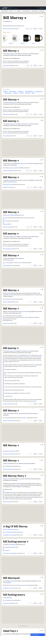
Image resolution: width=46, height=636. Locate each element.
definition (13, 544)
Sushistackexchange (11, 420)
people (14, 293)
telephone (21, 532)
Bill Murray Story (12, 91)
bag (6, 532)
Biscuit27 (9, 135)
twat (38, 355)
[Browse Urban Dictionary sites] (5, 8)
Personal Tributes (26, 11)
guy (9, 21)
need (9, 544)
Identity (19, 11)
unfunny (40, 355)
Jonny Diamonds (13, 535)
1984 (26, 463)
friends (29, 492)
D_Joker (9, 187)
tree (25, 497)
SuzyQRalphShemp (11, 170)
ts (18, 355)
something (17, 485)
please (12, 393)
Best (4, 21)
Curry (17, 529)
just (9, 184)
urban (7, 293)
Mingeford (9, 403)
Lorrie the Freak (11, 588)
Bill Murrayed (20, 91)
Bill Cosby (22, 93)
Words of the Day (5, 11)
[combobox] (24, 8)
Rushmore (13, 215)
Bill (8, 26)
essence (22, 311)
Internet (15, 182)
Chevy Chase (20, 163)
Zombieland (8, 582)
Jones (22, 215)
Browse (11, 11)
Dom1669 (11, 603)
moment (26, 317)
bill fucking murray (39, 91)
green (4, 634)
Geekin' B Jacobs (10, 265)
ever (11, 21)
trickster (10, 180)
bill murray (5, 135)
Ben (5, 221)
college (14, 492)
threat (16, 581)
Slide (25, 418)
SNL (25, 163)
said (16, 53)
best (16, 26)
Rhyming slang (11, 529)
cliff (24, 544)
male (23, 258)
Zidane (21, 61)
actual (13, 581)
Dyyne (11, 501)
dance (7, 413)
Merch (41, 28)
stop (20, 355)
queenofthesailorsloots (14, 553)
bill (25, 355)
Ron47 (9, 323)
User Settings (41, 11)
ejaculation (7, 550)
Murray (7, 184)
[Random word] (38, 8)
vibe (20, 466)
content (8, 182)
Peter (19, 413)
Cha (22, 418)
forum (28, 53)
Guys (5, 600)
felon (20, 585)
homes (11, 260)
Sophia (5, 218)
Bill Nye (33, 93)
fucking (13, 547)
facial (27, 311)
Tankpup (9, 227)
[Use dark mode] (43, 8)
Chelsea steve (10, 248)
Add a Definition (35, 11)
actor (11, 163)
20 (8, 361)
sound (13, 299)
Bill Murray (5, 28)
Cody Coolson (10, 28)
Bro (5, 451)
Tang (9, 295)
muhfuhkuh (9, 301)
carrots (7, 215)
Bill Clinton (15, 93)
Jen (16, 316)
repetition (11, 53)
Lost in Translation (14, 168)
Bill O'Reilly (27, 93)
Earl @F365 (9, 65)
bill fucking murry (8, 93)
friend (17, 258)
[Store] (41, 8)
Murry (10, 597)
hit (6, 466)
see (12, 61)
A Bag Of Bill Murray (29, 91)
